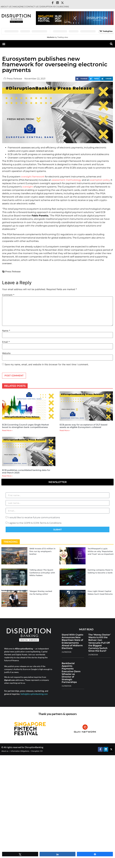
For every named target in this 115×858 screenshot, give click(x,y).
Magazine (18, 7)
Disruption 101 (48, 7)
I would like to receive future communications (34, 517)
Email (6, 342)
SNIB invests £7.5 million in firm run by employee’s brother (42, 551)
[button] (3, 44)
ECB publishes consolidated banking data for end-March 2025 (26, 471)
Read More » (7, 430)
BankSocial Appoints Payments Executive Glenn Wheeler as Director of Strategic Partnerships (71, 672)
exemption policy (100, 180)
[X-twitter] (62, 2)
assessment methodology (66, 180)
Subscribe (63, 7)
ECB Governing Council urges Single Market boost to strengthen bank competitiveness (25, 426)
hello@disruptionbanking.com (34, 694)
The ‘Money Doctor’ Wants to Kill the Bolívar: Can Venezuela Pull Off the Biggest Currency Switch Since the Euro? (99, 642)
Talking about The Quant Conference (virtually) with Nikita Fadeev (42, 572)
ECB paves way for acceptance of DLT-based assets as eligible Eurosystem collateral (83, 426)
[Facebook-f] (52, 2)
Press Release (13, 271)
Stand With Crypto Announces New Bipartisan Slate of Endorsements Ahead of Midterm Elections (72, 641)
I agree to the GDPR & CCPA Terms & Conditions (34, 523)
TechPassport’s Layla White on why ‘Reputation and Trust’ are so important (101, 551)
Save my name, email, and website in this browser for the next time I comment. (47, 364)
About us (6, 7)
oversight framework (32, 176)
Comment (8, 295)
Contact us (31, 7)
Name (6, 331)
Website (6, 353)
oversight (27, 186)
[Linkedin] (57, 2)
